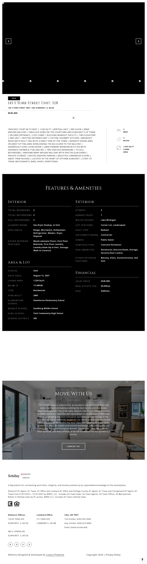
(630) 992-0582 (84, 519)
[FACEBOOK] (10, 544)
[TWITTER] (23, 544)
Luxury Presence (55, 554)
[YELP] (29, 544)
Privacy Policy (113, 554)
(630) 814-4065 (84, 523)
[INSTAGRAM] (16, 544)
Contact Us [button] (73, 446)
